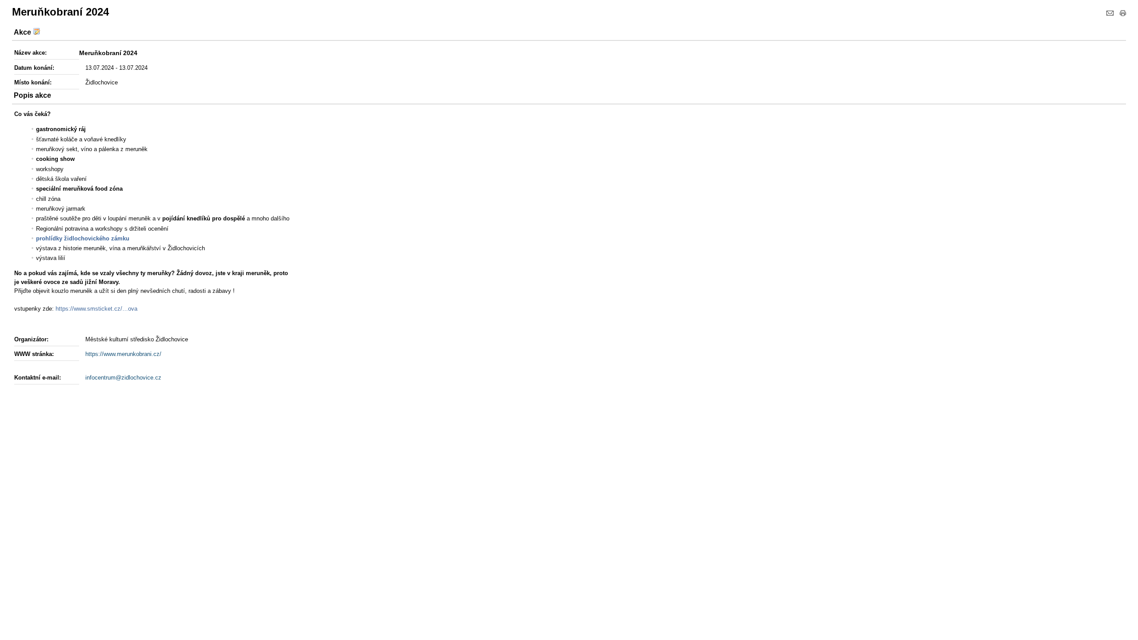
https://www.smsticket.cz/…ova (96, 308)
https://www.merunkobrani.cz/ (123, 354)
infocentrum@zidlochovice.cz (123, 377)
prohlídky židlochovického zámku (82, 238)
